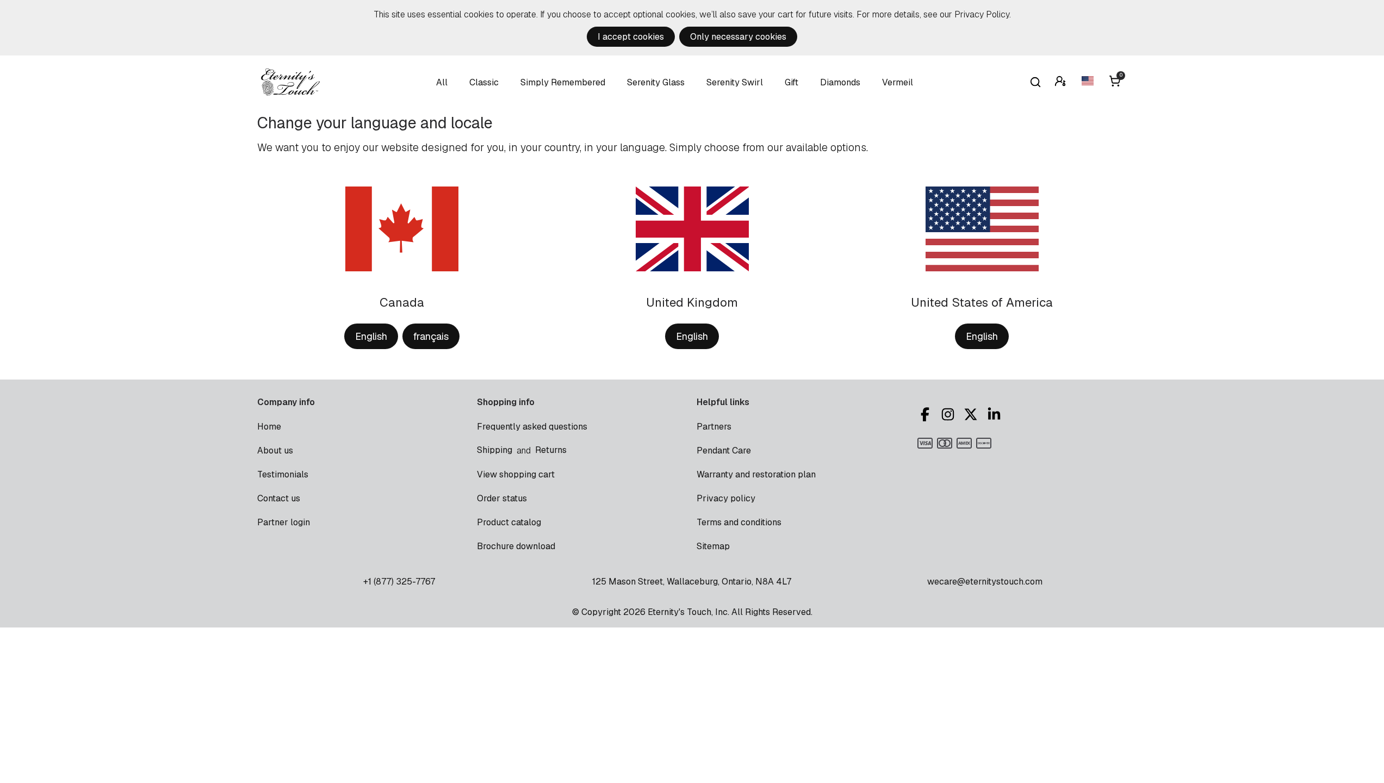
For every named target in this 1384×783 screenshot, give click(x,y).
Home (269, 426)
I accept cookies (631, 36)
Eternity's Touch (290, 82)
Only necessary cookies (738, 36)
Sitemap (713, 546)
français (431, 336)
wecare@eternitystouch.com (984, 581)
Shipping (494, 450)
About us (275, 450)
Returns (551, 450)
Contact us (278, 498)
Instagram (949, 414)
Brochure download (516, 546)
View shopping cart (516, 474)
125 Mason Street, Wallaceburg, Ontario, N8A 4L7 (691, 581)
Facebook (926, 414)
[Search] (1035, 82)
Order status (502, 498)
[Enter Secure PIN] (1061, 82)
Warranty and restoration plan (756, 474)
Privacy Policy (981, 14)
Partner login (283, 522)
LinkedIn (995, 414)
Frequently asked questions (532, 426)
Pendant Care (724, 450)
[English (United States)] (1089, 82)
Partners (714, 426)
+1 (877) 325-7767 (399, 581)
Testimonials (282, 474)
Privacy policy (726, 498)
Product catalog (509, 522)
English (371, 336)
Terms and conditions (739, 522)
